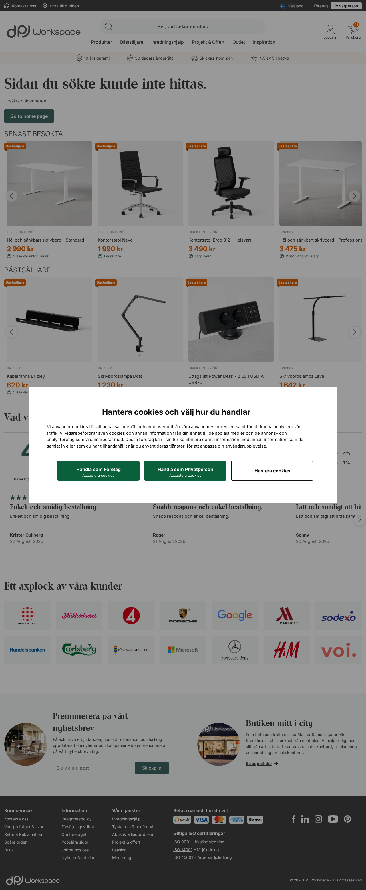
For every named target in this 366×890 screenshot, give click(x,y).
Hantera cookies (272, 471)
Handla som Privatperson (185, 472)
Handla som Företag (98, 472)
